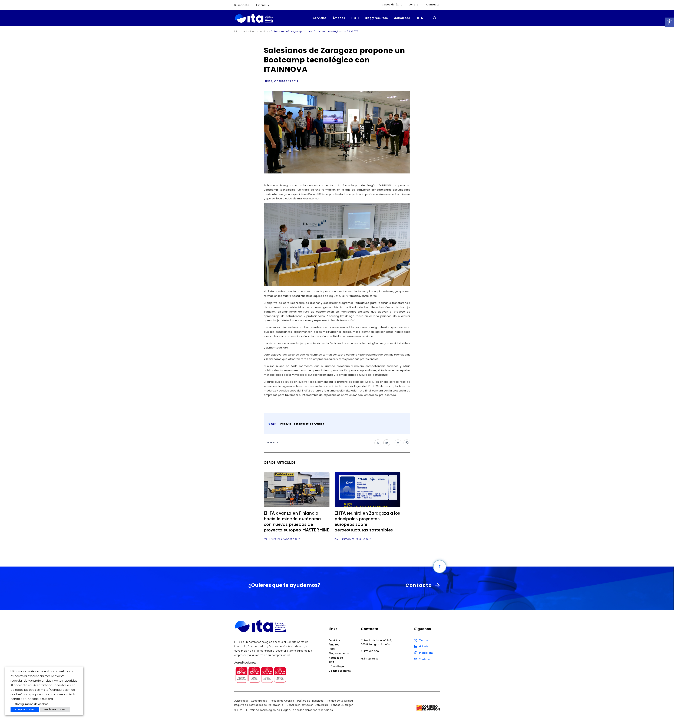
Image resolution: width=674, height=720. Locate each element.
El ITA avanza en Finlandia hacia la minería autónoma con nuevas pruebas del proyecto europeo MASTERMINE (296, 522)
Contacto (433, 4)
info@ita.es (371, 658)
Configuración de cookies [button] (31, 704)
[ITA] (254, 22)
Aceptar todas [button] (24, 709)
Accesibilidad (259, 700)
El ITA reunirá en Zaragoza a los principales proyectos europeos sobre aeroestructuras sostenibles (367, 522)
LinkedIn (424, 646)
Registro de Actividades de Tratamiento (258, 705)
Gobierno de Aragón (295, 646)
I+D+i (355, 18)
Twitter (423, 640)
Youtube (424, 659)
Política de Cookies (282, 700)
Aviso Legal (241, 700)
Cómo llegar (337, 666)
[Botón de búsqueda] (434, 18)
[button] (669, 22)
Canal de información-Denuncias (307, 705)
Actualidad (402, 18)
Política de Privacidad (310, 700)
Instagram (426, 653)
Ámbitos (339, 18)
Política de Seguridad (340, 700)
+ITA (420, 18)
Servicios (319, 18)
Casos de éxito (392, 4)
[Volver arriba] (439, 566)
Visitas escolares (340, 671)
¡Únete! (414, 4)
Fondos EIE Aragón (342, 705)
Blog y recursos (376, 18)
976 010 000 (371, 651)
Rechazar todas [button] (54, 709)
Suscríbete (241, 5)
